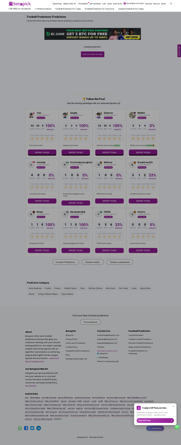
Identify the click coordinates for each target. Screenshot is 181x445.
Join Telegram (95, 4)
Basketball (57, 4)
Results (156, 4)
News (163, 4)
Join (104, 4)
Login (109, 4)
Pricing (149, 4)
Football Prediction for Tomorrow (96, 9)
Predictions (68, 4)
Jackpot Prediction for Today (127, 9)
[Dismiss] (173, 406)
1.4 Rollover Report (39, 9)
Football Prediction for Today (64, 9)
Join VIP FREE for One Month (14, 9)
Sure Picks (117, 4)
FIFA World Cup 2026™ (135, 3)
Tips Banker (83, 4)
